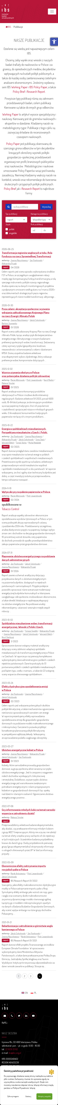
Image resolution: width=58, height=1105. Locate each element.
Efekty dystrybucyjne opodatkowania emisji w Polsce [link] (25, 688)
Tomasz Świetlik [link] (31, 631)
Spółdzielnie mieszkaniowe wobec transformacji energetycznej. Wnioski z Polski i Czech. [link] (27, 625)
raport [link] (5, 267)
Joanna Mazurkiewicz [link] (19, 260)
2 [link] (24, 976)
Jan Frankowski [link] (36, 260)
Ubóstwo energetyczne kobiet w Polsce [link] (22, 749)
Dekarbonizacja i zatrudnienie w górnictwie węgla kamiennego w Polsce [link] (27, 927)
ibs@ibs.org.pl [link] (15, 1052)
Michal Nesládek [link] (34, 442)
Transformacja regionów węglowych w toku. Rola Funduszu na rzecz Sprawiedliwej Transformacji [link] (27, 254)
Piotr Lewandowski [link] (34, 380)
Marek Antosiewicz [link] (18, 873)
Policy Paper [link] (13, 144)
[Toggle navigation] (52, 12)
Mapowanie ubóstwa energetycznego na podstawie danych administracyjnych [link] (28, 558)
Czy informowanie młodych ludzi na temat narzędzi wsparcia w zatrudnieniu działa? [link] (28, 811)
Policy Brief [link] (19, 91)
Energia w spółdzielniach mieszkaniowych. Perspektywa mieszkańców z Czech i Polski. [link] (25, 430)
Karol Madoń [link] (49, 380)
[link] (54, 42)
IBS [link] (9, 26)
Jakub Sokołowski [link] (37, 320)
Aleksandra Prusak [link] (9, 263)
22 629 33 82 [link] (11, 1049)
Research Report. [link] (36, 91)
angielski (13, 233)
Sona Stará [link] (40, 439)
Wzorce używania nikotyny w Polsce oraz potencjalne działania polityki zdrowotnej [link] (26, 374)
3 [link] (30, 976)
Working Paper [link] (19, 87)
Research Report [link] (31, 189)
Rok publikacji (37, 224)
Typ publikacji (11, 213)
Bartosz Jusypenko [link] (9, 323)
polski (11, 229)
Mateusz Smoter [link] (8, 383)
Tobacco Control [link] (10, 509)
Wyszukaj (46, 206)
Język (8, 224)
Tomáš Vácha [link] (21, 442)
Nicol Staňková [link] (8, 637)
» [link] (39, 976)
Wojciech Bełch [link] (8, 442)
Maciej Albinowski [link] (18, 380)
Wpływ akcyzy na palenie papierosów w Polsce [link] (26, 491)
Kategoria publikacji (39, 213)
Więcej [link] (32, 1088)
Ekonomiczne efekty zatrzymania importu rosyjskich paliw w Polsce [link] (24, 867)
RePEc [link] (4, 1022)
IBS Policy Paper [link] (38, 87)
